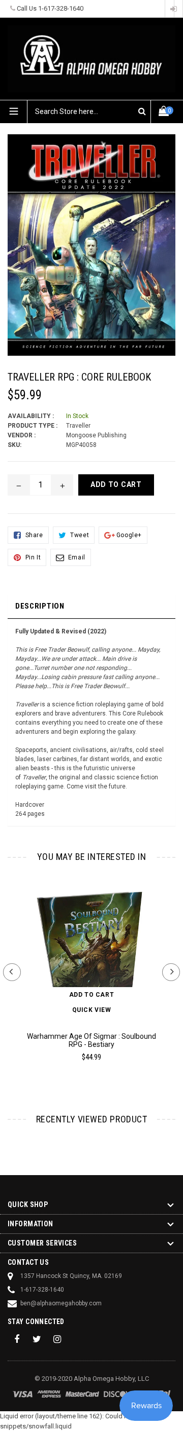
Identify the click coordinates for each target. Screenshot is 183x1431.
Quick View (91, 1009)
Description (40, 606)
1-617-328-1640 (60, 8)
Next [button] (171, 972)
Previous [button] (12, 972)
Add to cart (91, 994)
